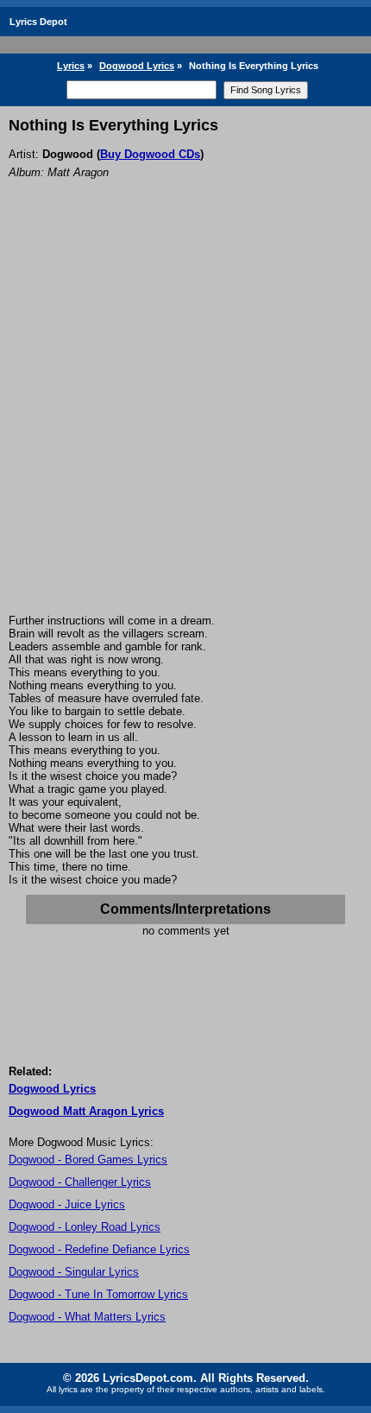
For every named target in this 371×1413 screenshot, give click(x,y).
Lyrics (71, 65)
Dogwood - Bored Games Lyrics (88, 1159)
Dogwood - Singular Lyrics (74, 1271)
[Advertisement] (185, 419)
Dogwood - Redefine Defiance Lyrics (99, 1249)
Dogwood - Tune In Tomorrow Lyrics (98, 1294)
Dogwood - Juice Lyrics (67, 1204)
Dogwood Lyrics (136, 65)
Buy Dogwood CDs (150, 154)
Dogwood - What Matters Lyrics (87, 1316)
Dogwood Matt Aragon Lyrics (86, 1111)
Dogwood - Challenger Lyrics (80, 1181)
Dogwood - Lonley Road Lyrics (84, 1226)
